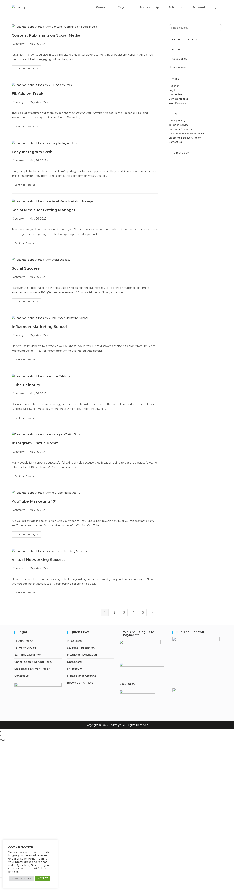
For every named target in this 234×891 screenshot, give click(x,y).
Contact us (175, 141)
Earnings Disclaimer (181, 129)
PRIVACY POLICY (21, 878)
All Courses (74, 640)
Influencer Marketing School (39, 326)
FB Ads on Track (27, 93)
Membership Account (81, 675)
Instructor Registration (82, 654)
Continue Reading (28, 69)
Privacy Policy (177, 120)
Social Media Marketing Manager (44, 210)
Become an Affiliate (80, 682)
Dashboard (74, 661)
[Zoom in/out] (1, 877)
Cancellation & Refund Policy (186, 133)
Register (174, 85)
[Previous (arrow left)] (1, 882)
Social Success (26, 268)
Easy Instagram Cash (32, 152)
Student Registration (81, 647)
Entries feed (176, 94)
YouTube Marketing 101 (34, 501)
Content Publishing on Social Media (46, 35)
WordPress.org (177, 102)
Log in (172, 90)
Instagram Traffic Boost (35, 443)
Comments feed (178, 98)
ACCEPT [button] (42, 878)
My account (74, 668)
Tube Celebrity (26, 385)
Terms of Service (179, 124)
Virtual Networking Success (39, 559)
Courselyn (19, 44)
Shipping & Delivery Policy (185, 137)
